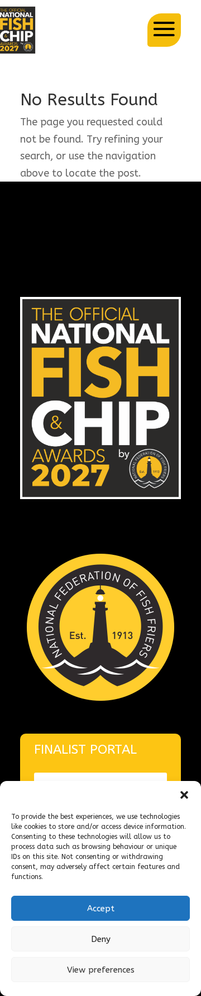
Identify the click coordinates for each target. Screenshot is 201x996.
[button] (184, 794)
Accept (100, 909)
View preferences (101, 970)
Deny (101, 939)
